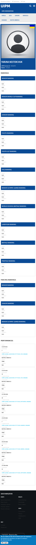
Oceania (4, 20)
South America (14, 20)
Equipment (4, 527)
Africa (4, 15)
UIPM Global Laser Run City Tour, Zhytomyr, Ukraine (16, 401)
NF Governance (15, 1)
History (20, 513)
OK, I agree (4, 542)
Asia (10, 15)
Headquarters (22, 516)
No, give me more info (6, 539)
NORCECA (25, 15)
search (30, 5)
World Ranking (22, 500)
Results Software (5, 509)
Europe (17, 15)
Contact (3, 525)
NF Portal (23, 1)
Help (2, 522)
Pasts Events (4, 502)
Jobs (19, 518)
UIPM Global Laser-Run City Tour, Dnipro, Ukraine (15, 449)
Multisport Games (5, 504)
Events (2, 497)
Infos (19, 508)
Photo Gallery (22, 504)
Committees (21, 511)
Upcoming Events (5, 500)
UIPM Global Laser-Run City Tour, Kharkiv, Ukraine (16, 425)
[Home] (0, 3)
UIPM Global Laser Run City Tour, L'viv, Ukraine (15, 354)
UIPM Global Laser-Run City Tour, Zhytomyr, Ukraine (16, 472)
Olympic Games (5, 506)
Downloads (21, 502)
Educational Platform (5, 1)
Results (20, 497)
